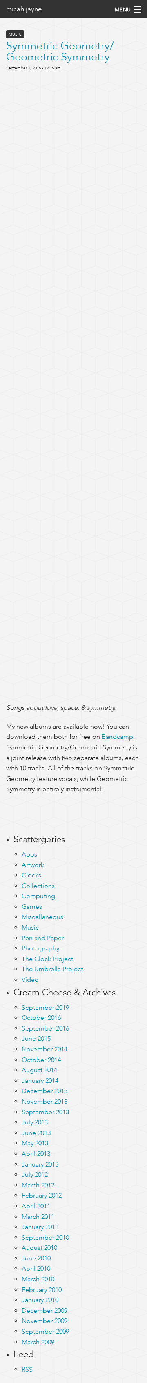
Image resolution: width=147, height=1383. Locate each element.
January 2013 (40, 1164)
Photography (40, 948)
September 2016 (45, 1028)
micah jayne (24, 9)
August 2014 (39, 1070)
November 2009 (44, 1321)
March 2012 (38, 1185)
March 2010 (38, 1279)
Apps (29, 854)
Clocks (31, 875)
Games (32, 906)
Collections (38, 886)
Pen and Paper (43, 938)
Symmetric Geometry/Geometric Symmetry (60, 51)
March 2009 (38, 1342)
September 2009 (45, 1331)
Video (30, 980)
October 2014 (41, 1060)
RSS (27, 1369)
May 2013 (35, 1143)
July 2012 (35, 1174)
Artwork (33, 865)
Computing (38, 896)
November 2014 (44, 1049)
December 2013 (44, 1091)
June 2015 (36, 1038)
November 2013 (44, 1101)
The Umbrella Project (52, 969)
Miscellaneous (42, 917)
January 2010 (40, 1300)
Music (15, 34)
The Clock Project (47, 959)
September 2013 (45, 1112)
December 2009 (44, 1310)
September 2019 (45, 1007)
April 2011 (36, 1206)
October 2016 (41, 1018)
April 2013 (36, 1154)
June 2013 (36, 1133)
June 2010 (36, 1258)
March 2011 (38, 1216)
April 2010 (36, 1268)
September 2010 (45, 1237)
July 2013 (35, 1122)
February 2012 (42, 1195)
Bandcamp (117, 737)
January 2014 (40, 1080)
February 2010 (42, 1290)
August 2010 (39, 1247)
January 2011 (40, 1227)
